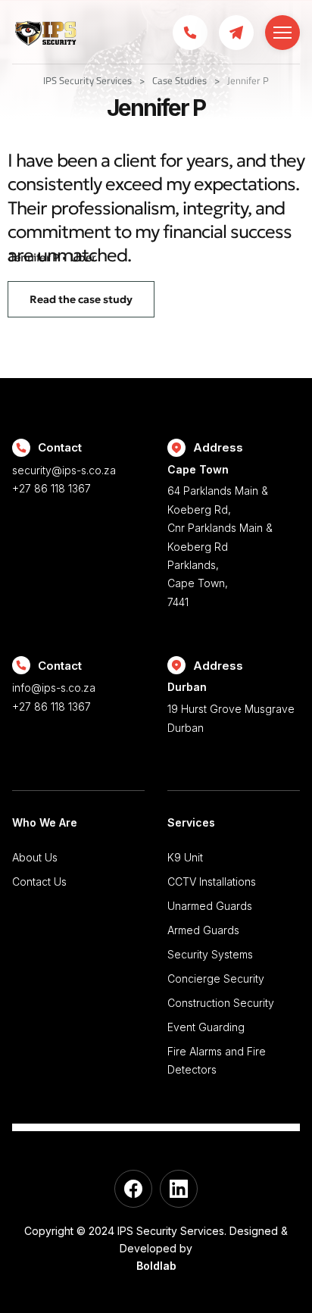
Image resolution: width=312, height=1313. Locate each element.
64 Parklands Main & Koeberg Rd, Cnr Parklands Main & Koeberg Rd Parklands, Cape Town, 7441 (220, 535)
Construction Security (220, 1002)
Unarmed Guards (209, 905)
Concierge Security (215, 978)
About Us (35, 857)
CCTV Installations (211, 881)
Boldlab (156, 1265)
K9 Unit (185, 857)
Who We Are (44, 822)
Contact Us (39, 881)
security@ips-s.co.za (64, 470)
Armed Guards (203, 930)
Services (191, 822)
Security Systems (210, 954)
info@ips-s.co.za (53, 687)
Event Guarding (206, 1027)
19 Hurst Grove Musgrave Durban (231, 706)
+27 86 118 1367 (51, 488)
